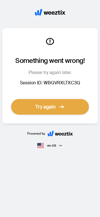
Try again (45, 106)
